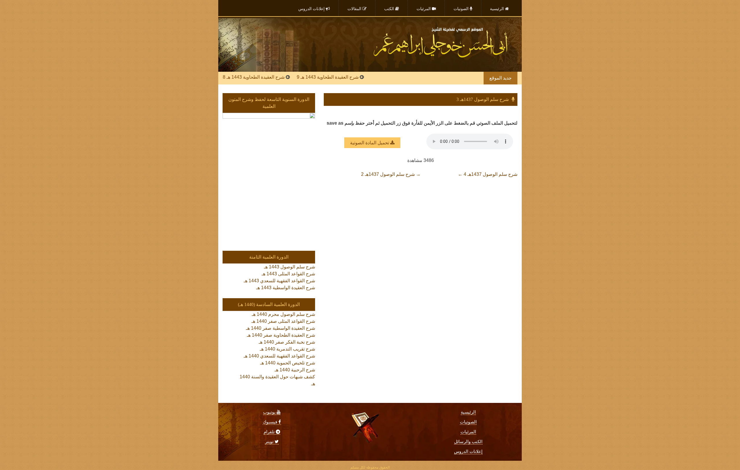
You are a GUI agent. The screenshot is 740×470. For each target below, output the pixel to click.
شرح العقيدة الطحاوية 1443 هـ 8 (269, 77)
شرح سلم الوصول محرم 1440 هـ (283, 314)
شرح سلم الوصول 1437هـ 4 (487, 174)
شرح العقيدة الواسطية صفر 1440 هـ (280, 328)
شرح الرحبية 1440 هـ (295, 369)
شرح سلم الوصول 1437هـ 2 (391, 174)
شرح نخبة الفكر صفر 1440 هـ (287, 342)
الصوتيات (468, 422)
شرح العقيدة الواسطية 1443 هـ (285, 287)
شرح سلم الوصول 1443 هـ (289, 266)
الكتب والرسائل (468, 441)
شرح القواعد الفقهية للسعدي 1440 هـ (279, 355)
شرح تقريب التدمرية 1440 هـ (287, 348)
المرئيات (468, 432)
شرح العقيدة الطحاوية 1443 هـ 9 (343, 77)
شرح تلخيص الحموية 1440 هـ (287, 362)
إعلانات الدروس (468, 451)
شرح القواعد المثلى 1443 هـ (288, 273)
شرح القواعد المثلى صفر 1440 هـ (283, 321)
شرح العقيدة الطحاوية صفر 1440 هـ (281, 335)
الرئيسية (468, 412)
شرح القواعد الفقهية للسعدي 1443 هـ (279, 280)
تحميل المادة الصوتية (370, 142)
